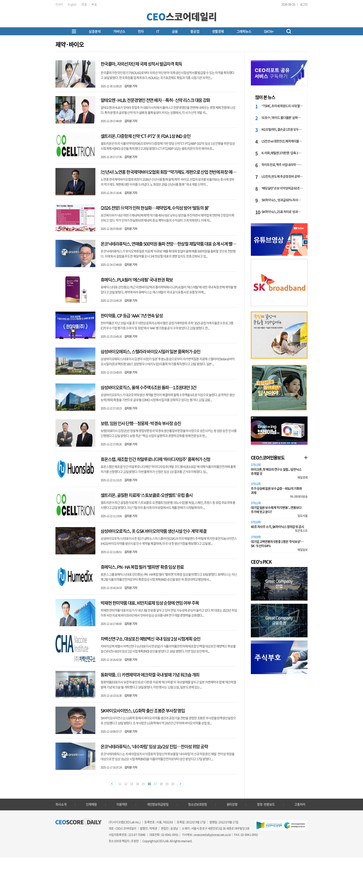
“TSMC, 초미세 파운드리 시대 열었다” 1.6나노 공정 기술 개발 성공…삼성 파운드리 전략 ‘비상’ (282, 106)
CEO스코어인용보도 (267, 457)
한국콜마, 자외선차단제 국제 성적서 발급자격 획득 (141, 63)
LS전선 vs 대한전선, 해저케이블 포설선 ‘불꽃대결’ (282, 141)
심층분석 (95, 31)
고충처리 (299, 804)
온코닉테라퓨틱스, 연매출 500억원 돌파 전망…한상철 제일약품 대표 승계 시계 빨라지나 (172, 243)
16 (149, 783)
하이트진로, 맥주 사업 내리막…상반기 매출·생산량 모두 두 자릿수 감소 (282, 164)
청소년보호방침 (197, 804)
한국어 (59, 4)
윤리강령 (232, 804)
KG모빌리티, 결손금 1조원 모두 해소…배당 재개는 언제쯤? (282, 129)
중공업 (194, 31)
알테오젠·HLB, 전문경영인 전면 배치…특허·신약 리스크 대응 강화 (155, 100)
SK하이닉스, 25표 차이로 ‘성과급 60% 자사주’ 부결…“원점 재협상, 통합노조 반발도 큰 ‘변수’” (282, 211)
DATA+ (269, 31)
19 (166, 783)
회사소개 (60, 804)
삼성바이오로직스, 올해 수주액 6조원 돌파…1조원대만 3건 (148, 387)
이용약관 (121, 804)
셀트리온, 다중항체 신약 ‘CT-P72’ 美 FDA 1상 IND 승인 (145, 136)
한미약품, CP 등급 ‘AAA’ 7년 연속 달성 (132, 315)
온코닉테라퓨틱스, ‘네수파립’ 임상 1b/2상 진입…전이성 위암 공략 (154, 746)
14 (137, 783)
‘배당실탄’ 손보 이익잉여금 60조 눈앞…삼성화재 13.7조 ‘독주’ (282, 188)
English (72, 4)
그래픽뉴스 (244, 31)
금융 (175, 31)
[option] (279, 282)
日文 (84, 4)
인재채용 (91, 804)
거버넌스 (119, 31)
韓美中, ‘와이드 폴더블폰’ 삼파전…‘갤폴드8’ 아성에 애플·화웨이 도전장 (282, 117)
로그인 (304, 4)
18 (161, 783)
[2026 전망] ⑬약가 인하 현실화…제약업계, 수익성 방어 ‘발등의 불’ (155, 208)
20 (172, 783)
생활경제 (218, 31)
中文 (94, 4)
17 (155, 783)
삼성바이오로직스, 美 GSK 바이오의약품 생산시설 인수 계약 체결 (153, 531)
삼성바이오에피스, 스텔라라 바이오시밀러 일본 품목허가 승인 (150, 351)
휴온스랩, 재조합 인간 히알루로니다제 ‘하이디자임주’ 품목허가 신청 (155, 459)
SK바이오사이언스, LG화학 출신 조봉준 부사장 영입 (143, 710)
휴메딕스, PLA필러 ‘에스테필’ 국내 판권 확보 (137, 279)
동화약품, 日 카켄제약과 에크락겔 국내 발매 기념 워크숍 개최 (150, 674)
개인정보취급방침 (157, 804)
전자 (141, 31)
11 (119, 783)
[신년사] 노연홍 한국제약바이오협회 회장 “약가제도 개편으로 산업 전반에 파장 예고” (169, 172)
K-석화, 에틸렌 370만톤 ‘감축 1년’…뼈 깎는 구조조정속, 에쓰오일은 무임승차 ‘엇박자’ (282, 153)
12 (125, 783)
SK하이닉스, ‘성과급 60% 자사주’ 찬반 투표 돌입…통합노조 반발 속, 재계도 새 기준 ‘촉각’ (282, 200)
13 (131, 783)
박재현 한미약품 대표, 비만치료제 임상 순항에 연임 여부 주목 (150, 603)
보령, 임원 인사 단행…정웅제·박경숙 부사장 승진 (141, 423)
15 (143, 783)
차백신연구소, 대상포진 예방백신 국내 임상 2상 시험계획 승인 (150, 638)
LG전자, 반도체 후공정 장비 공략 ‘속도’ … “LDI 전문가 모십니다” (282, 176)
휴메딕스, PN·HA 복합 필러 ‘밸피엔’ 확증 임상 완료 (142, 567)
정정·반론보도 (266, 804)
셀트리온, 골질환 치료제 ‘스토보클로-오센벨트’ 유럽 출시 (147, 495)
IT (157, 31)
